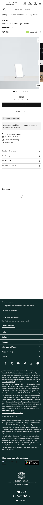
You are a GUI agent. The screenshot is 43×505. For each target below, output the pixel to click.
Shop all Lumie (33, 15)
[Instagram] (31, 364)
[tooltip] (39, 32)
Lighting (4, 15)
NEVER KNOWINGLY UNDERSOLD (21, 496)
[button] (40, 3)
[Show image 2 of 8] (40, 62)
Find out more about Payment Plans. (12, 413)
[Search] (4, 9)
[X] (12, 364)
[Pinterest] (25, 364)
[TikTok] (37, 364)
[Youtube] (18, 364)
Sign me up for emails (10, 310)
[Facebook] (5, 364)
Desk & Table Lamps (17, 15)
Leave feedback (8, 325)
